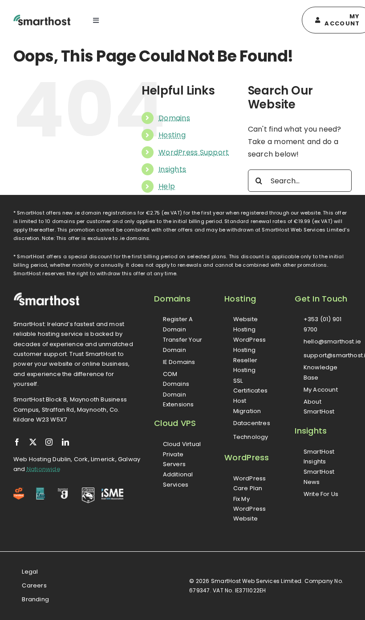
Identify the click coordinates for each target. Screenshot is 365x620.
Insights (172, 169)
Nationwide (44, 469)
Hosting (172, 135)
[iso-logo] (41, 491)
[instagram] (49, 442)
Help (166, 186)
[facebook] (16, 442)
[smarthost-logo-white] (46, 295)
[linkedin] (65, 442)
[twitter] (32, 442)
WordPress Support (193, 152)
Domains (174, 118)
